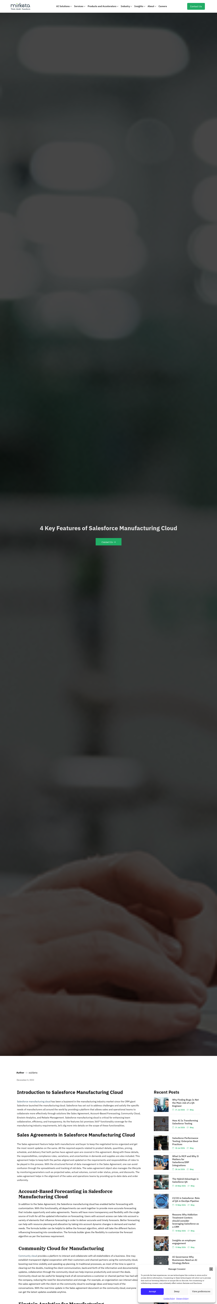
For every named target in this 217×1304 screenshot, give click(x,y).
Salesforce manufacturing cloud (34, 1101)
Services (78, 6)
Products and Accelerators (102, 6)
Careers (163, 6)
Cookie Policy (169, 1298)
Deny (177, 1291)
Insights (138, 6)
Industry (125, 6)
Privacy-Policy (182, 1298)
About (151, 6)
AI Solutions (63, 6)
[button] (211, 1269)
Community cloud (27, 1255)
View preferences (201, 1291)
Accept (152, 1291)
